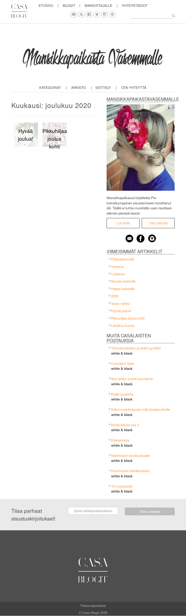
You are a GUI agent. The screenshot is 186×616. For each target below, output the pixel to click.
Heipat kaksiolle (123, 288)
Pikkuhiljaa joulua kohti (127, 318)
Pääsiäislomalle (122, 259)
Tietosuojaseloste (93, 605)
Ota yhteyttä (133, 87)
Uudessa (118, 273)
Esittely (103, 87)
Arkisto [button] (78, 87)
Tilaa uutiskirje (150, 511)
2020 (114, 295)
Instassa (117, 266)
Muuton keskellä (123, 281)
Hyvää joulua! (121, 310)
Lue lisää (123, 222)
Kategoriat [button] (50, 87)
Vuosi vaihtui (120, 303)
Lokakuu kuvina (123, 325)
